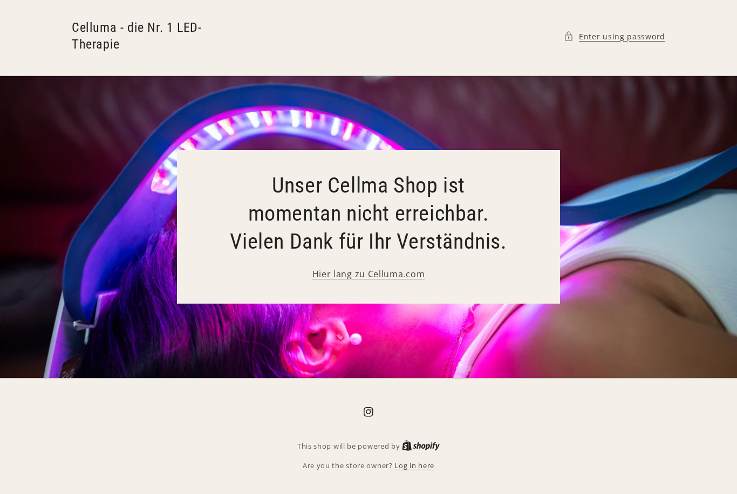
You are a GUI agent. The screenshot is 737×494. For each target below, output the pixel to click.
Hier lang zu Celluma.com (368, 274)
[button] (614, 36)
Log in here (414, 465)
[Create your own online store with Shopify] (421, 446)
